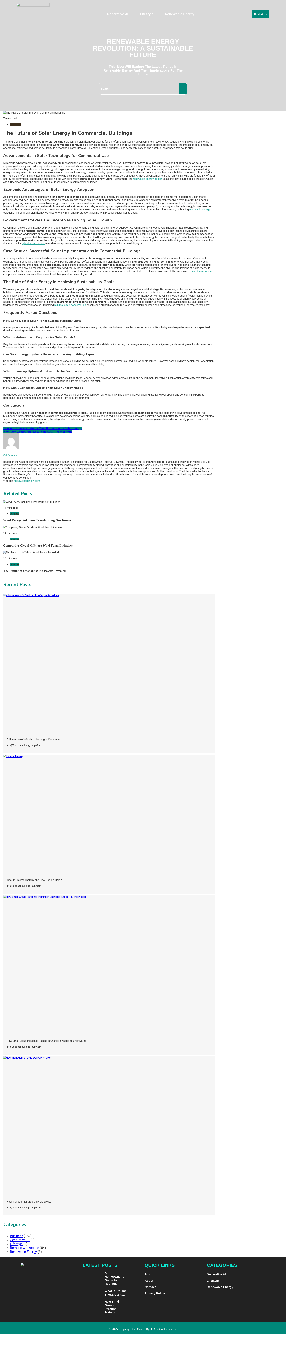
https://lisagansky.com (27, 480)
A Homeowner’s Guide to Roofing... (114, 1278)
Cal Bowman (10, 455)
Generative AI (117, 14)
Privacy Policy (155, 1293)
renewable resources (201, 271)
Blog (148, 1274)
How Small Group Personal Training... (112, 1307)
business (15, 124)
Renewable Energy (179, 14)
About (149, 1280)
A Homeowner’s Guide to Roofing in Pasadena (33, 739)
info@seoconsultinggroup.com (24, 745)
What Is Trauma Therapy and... (116, 1292)
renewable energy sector (147, 178)
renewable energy (199, 209)
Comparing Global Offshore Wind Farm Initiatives (38, 545)
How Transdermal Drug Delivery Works (29, 1201)
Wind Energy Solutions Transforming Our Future (37, 520)
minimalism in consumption (70, 305)
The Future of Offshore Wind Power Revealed (34, 571)
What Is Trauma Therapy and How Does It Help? (34, 880)
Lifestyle (146, 14)
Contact (150, 1287)
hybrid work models (33, 243)
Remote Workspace (24, 1248)
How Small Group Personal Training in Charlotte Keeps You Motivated (46, 1040)
